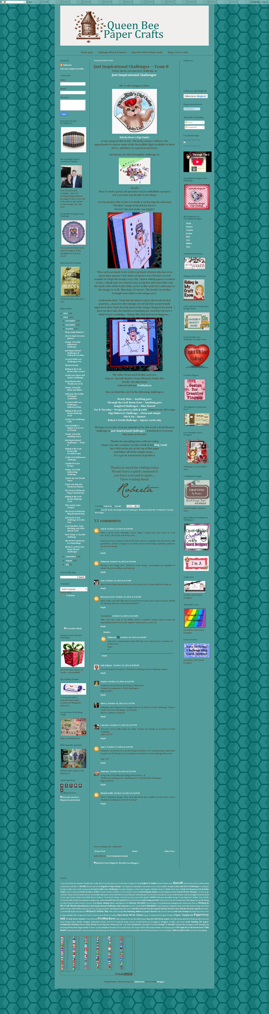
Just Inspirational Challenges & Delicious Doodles (74, 353)
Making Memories (125, 909)
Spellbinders (137, 925)
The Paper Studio (153, 927)
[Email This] (127, 506)
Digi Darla (188, 897)
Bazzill (104, 510)
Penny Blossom (91, 919)
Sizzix (93, 925)
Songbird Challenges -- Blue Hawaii (134, 406)
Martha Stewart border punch (146, 909)
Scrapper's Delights (159, 922)
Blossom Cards (107, 597)
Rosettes (205, 919)
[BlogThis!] (130, 506)
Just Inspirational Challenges (134, 75)
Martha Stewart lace (170, 909)
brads (110, 510)
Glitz (127, 903)
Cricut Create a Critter (89, 892)
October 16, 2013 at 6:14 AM (125, 616)
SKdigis (113, 924)
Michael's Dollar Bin (147, 510)
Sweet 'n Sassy (96, 927)
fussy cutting (103, 903)
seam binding (191, 922)
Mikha (189, 243)
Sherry (104, 703)
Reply (103, 553)
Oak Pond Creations (91, 915)
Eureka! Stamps (176, 900)
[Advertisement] (72, 611)
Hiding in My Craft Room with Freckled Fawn (73, 451)
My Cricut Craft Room (166, 911)
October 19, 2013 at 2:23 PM (127, 793)
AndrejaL (105, 772)
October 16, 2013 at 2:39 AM (123, 562)
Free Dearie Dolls (90, 903)
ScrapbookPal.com (143, 922)
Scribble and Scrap (177, 922)
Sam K (103, 529)
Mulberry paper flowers (146, 912)
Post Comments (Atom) (117, 856)
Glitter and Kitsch (117, 903)
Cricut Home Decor (82, 895)
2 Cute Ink (64, 883)
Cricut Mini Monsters (99, 895)
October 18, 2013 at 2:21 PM (123, 772)
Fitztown (198, 900)
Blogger (160, 982)
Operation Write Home (130, 915)
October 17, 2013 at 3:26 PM (120, 747)
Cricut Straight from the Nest (196, 895)
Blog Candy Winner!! (74, 332)
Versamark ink (92, 930)
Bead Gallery (189, 883)
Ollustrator (139, 982)
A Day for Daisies (76, 883)
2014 (65, 313)
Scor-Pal (110, 922)
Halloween (166, 903)
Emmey (189, 227)
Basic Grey (168, 883)
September (71, 557)
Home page (87, 52)
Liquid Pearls (175, 906)
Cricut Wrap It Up (127, 897)
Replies (107, 632)
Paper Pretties (167, 915)
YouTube (193, 930)
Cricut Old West (115, 895)
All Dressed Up (104, 883)
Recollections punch (179, 919)
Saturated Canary (98, 922)
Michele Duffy (107, 793)
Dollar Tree (198, 897)
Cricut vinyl (75, 897)
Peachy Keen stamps (75, 919)
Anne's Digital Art (130, 883)
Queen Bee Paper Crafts (192, 140)
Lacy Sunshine (148, 906)
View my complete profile (72, 69)
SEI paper (204, 922)
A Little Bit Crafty (91, 883)
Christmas (138, 886)
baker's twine (149, 883)
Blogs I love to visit (178, 52)
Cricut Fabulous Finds (167, 892)
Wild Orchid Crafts (181, 930)
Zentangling (202, 930)
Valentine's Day (80, 930)
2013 (65, 317)
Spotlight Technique (150, 924)
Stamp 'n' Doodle (167, 925)
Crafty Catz (71, 889)
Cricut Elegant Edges (148, 892)
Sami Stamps (65, 922)
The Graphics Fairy (124, 927)
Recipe (131, 919)
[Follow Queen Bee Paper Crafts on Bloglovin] (196, 98)
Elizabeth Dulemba (133, 900)
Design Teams (178, 897)
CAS (123, 886)
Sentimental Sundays (69, 925)
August (69, 561)
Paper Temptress (183, 915)
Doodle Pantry (72, 900)
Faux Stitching (188, 900)
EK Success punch (118, 900)
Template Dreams (109, 927)
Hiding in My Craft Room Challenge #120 (73, 413)
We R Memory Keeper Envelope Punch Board (124, 930)
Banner (160, 883)
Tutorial (70, 930)
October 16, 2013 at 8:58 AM (126, 665)
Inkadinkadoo (83, 906)
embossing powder (150, 900)
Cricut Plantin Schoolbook (156, 895)
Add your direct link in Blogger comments (74, 396)
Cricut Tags (64, 897)
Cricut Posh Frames (175, 895)
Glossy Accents (137, 903)
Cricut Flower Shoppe (187, 892)
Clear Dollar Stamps (165, 886)
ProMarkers (144, 385)
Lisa (188, 240)
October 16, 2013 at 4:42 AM (128, 597)
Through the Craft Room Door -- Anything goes (134, 402)
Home (135, 851)
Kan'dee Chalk (134, 906)
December (71, 321)
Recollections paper (160, 919)
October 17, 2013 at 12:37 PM (123, 725)
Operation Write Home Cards (147, 52)
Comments (192, 127)
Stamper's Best (192, 925)
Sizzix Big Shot (103, 925)
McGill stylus (70, 912)
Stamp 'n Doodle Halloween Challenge (72, 344)
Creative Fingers (126, 889)
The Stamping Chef (168, 927)
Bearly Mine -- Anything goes (134, 399)
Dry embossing (102, 900)
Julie (188, 237)
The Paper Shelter (139, 927)
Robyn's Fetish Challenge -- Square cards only (134, 420)
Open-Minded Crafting (108, 915)
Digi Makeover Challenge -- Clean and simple (134, 413)
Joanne (189, 233)
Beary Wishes (199, 883)
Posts (190, 122)
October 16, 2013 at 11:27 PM (121, 703)
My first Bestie (71, 365)
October (70, 329)
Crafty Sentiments (84, 889)
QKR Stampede (122, 919)
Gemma (189, 230)
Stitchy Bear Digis (74, 927)
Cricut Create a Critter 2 (110, 892)
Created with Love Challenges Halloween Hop (73, 404)
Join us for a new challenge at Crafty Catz (74, 520)
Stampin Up (204, 925)
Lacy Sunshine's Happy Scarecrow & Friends (74, 428)
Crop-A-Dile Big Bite (142, 897)
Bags (139, 883)
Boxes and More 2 (72, 886)
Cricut (154, 889)
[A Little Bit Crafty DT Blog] (196, 570)
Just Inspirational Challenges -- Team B (75, 442)
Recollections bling (142, 919)
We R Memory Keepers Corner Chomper (157, 930)
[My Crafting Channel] (73, 629)
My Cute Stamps (182, 912)
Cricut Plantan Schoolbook (134, 895)
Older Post (169, 851)
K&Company (123, 906)
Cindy (188, 223)
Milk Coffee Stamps (116, 911)
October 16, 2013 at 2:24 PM (121, 682)
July (67, 565)
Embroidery (164, 900)
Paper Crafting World (152, 915)
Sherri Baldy (85, 925)
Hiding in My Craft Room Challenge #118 (73, 499)
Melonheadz (81, 911)
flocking (205, 900)
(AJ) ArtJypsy (107, 665)
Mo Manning (129, 912)
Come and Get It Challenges (187, 886)
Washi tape (102, 930)
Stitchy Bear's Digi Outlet (134, 137)
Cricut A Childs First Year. (168, 889)
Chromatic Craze (149, 886)
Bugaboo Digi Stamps (111, 886)
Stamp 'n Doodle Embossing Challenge (72, 472)
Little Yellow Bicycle (80, 909)
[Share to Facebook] (135, 506)
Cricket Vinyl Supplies (142, 889)
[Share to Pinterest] (138, 506)
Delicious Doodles (164, 897)
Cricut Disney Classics (129, 892)
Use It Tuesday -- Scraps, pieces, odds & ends (120, 410)
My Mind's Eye (195, 911)
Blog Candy (160, 445)
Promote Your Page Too (192, 146)
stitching (63, 927)
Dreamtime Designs (87, 900)
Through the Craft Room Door (190, 927)
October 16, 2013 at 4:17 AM (118, 581)
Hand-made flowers (190, 903)
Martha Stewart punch (190, 909)
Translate (70, 596)
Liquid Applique (163, 906)
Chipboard (129, 886)
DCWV (153, 897)
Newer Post (100, 851)
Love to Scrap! (95, 909)
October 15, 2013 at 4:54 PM (120, 529)
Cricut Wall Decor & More (91, 897)
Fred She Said (77, 903)
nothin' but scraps (75, 915)
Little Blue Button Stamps (191, 906)
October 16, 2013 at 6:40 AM (133, 637)
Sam (188, 247)
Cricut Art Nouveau (189, 889)
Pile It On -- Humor (135, 417)
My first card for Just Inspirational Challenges (74, 549)
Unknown (105, 562)
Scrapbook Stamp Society (125, 922)
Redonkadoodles (195, 919)
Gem (103, 581)
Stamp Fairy (180, 925)
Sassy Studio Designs (80, 922)
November (71, 325)
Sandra (104, 682)
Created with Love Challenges (105, 889)
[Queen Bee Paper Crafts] (185, 143)
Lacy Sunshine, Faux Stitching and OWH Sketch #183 (74, 528)
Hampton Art (176, 903)
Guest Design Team (153, 903)
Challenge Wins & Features (112, 52)
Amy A (103, 747)
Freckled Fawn (66, 903)
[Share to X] (133, 506)
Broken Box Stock (93, 886)
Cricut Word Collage (112, 897)
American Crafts (117, 883)
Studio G (86, 927)
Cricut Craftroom (72, 892)
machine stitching (109, 909)
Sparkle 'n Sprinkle (123, 924)
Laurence (105, 725)
